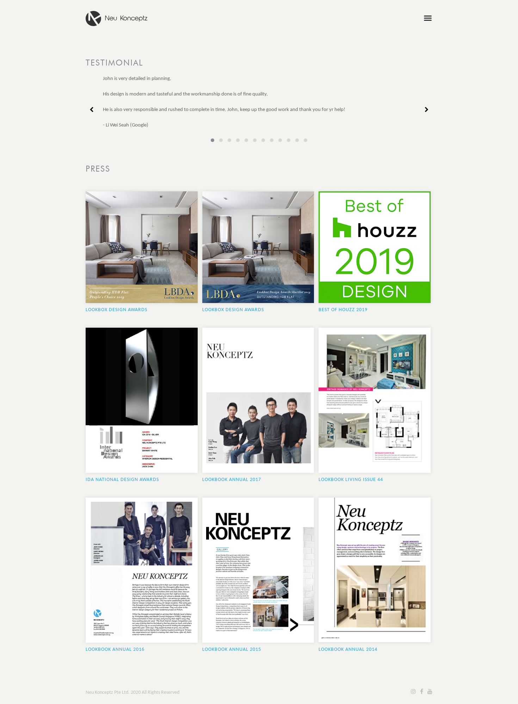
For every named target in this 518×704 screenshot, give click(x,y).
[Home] (116, 15)
